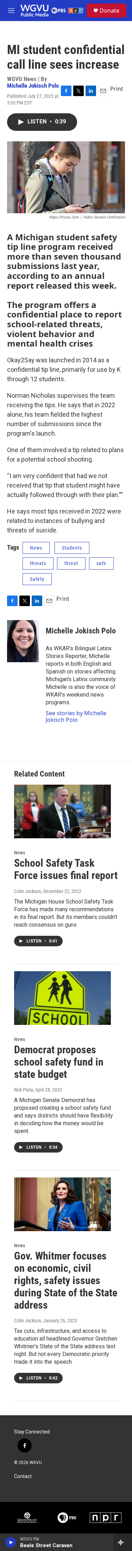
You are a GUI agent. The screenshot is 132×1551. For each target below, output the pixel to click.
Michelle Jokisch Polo (33, 85)
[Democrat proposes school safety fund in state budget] (62, 998)
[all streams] (122, 1542)
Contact (23, 1476)
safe (101, 563)
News (36, 548)
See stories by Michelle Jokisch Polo (76, 716)
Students (72, 548)
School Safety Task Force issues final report (66, 869)
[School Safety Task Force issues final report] (62, 811)
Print (116, 89)
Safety (37, 579)
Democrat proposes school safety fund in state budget (58, 1061)
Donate (109, 10)
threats (38, 563)
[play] (10, 1542)
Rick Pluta (23, 1090)
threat (71, 563)
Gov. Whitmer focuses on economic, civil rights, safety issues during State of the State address (65, 1280)
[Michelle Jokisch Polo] (23, 641)
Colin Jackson (27, 891)
